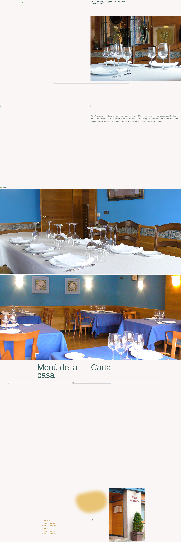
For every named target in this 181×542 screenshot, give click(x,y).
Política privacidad (48, 523)
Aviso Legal (45, 520)
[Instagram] (92, 520)
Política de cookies (48, 526)
